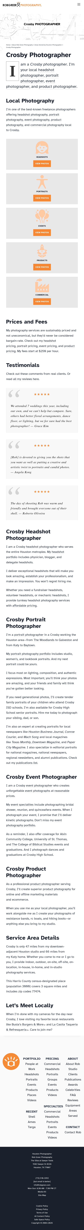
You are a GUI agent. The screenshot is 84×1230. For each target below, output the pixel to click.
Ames (32, 1122)
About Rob (73, 1064)
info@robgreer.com (42, 1185)
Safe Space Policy (42, 1219)
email (40, 1181)
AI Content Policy (42, 1216)
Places (31, 1095)
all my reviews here (26, 379)
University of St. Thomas (50, 839)
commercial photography (47, 125)
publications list (26, 763)
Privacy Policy (42, 1209)
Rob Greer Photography (42, 1157)
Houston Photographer (42, 1154)
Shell (31, 1117)
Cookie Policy (42, 1206)
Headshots (32, 1074)
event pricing (48, 346)
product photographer (57, 86)
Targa (32, 1127)
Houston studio (29, 951)
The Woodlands (44, 640)
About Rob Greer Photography (22, 45)
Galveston (65, 640)
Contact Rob (73, 1132)
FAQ (73, 1095)
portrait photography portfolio (31, 654)
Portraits (32, 1079)
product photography (57, 889)
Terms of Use (42, 1212)
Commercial (52, 1064)
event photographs (37, 791)
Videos (31, 1100)
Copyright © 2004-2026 (42, 1223)
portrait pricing (27, 346)
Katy (16, 645)
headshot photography (33, 114)
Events (31, 1084)
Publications (73, 1079)
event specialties (22, 804)
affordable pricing (24, 605)
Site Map (42, 1195)
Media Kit (42, 1192)
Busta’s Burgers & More (28, 1024)
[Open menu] (78, 4)
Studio (72, 1069)
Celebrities (73, 1090)
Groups (52, 1079)
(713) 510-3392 (42, 1178)
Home (8, 45)
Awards (73, 1084)
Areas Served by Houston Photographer (48, 45)
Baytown (29, 645)
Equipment (73, 1105)
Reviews (72, 1100)
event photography (36, 120)
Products (32, 1090)
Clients (72, 1074)
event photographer (39, 785)
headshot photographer (42, 547)
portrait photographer (28, 635)
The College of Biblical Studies (32, 844)
